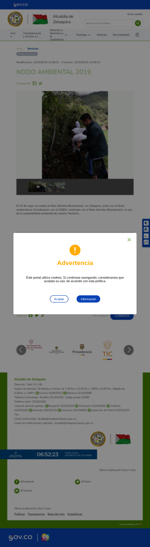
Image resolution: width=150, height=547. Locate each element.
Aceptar (59, 299)
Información (88, 299)
